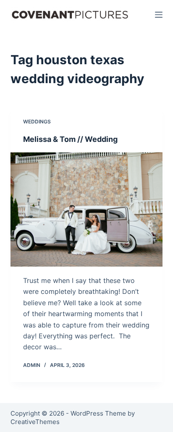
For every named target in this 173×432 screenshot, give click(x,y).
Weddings (37, 121)
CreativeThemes (35, 422)
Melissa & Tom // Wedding (70, 139)
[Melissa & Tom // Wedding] (86, 209)
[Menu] (159, 14)
